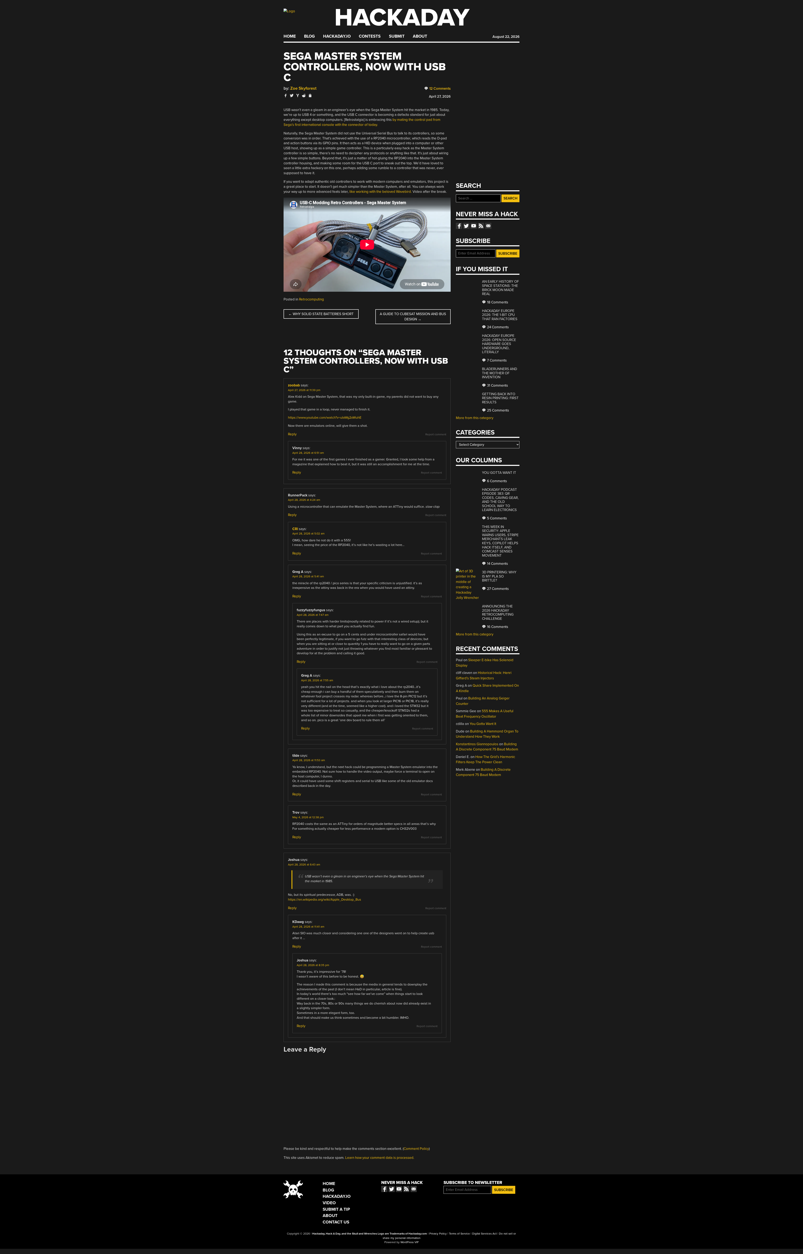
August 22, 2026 (505, 37)
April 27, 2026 (440, 96)
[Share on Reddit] (304, 95)
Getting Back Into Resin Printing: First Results (500, 398)
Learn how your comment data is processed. (379, 1158)
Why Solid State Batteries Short (321, 314)
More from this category (474, 418)
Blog (309, 36)
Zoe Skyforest (303, 88)
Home (290, 36)
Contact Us (336, 1222)
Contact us (488, 226)
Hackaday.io (337, 36)
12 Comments (439, 88)
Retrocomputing (311, 299)
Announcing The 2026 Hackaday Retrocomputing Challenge (498, 612)
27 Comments (497, 589)
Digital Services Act (484, 1233)
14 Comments (497, 563)
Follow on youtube (474, 226)
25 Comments (497, 410)
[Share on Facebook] (286, 95)
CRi (295, 529)
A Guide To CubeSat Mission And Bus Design (413, 317)
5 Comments (496, 518)
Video (329, 1202)
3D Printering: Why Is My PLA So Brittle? (499, 576)
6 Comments (496, 481)
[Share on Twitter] (292, 95)
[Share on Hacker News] (298, 95)
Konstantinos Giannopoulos (477, 744)
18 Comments (497, 302)
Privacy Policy (438, 1233)
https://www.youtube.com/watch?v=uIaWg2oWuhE (324, 417)
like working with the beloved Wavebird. (380, 191)
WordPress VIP (409, 1242)
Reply (292, 434)
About (420, 36)
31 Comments (497, 385)
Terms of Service (459, 1233)
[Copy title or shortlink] (310, 96)
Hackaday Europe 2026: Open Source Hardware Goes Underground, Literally (499, 344)
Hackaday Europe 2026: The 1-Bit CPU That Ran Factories (499, 315)
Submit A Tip (336, 1209)
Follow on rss (481, 226)
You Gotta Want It (499, 472)
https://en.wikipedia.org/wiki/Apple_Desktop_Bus (324, 899)
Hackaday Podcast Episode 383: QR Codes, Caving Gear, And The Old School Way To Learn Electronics (500, 499)
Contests (370, 36)
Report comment (435, 434)
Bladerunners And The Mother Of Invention (499, 373)
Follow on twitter (466, 226)
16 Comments (497, 627)
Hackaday (401, 18)
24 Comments (497, 327)
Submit (397, 36)
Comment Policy (416, 1149)
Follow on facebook (459, 226)
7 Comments (496, 360)
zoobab (294, 385)
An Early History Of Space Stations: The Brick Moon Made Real (500, 287)
